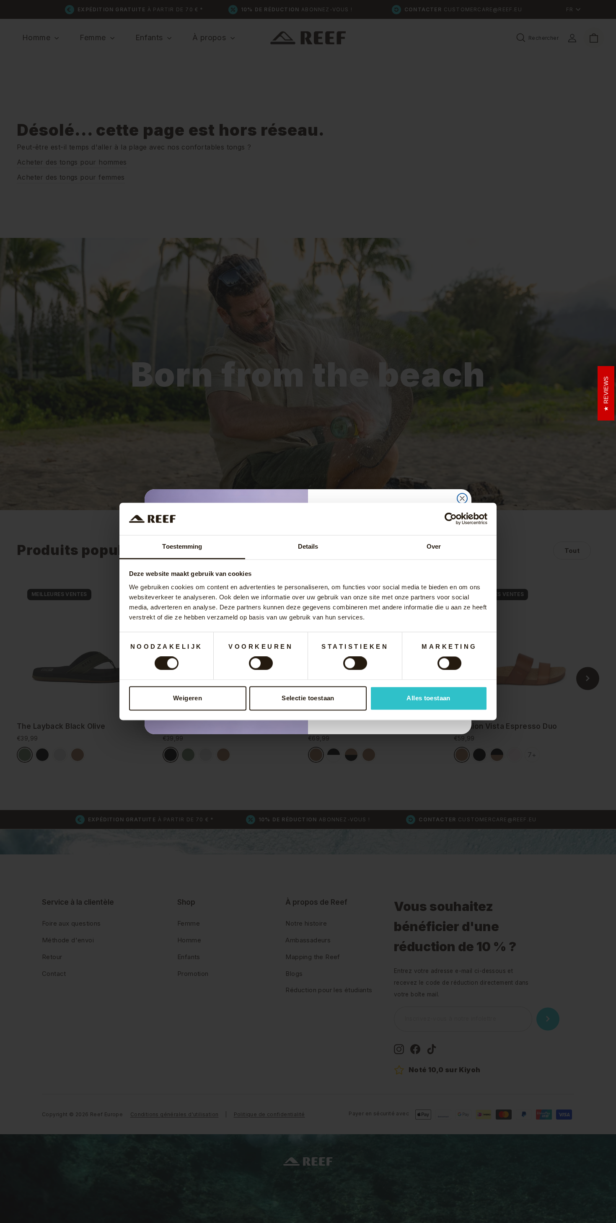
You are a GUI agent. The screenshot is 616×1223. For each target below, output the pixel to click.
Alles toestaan (428, 698)
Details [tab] (308, 546)
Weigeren (187, 698)
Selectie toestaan (308, 698)
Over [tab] (434, 546)
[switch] (261, 663)
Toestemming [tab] (182, 546)
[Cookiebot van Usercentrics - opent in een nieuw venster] (450, 519)
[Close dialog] (462, 498)
